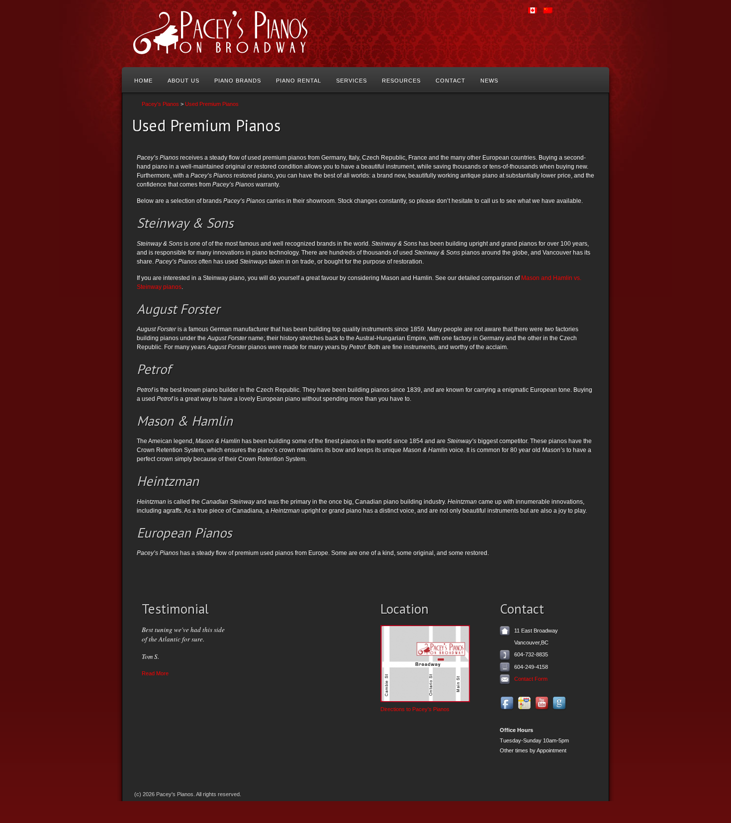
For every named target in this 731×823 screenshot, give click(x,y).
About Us (183, 81)
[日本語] (581, 14)
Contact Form (531, 679)
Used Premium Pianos (212, 104)
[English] (535, 14)
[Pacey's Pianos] (239, 33)
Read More (155, 673)
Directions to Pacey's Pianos (415, 709)
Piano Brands (237, 81)
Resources (401, 81)
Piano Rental (298, 81)
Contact (450, 81)
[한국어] (566, 14)
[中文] (551, 14)
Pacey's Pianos (160, 104)
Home (143, 81)
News (489, 81)
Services (351, 81)
